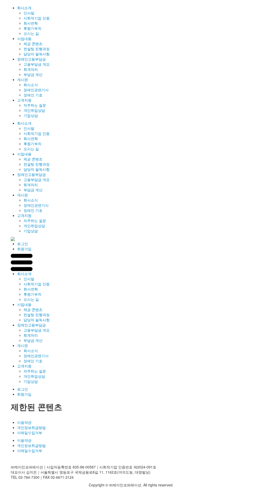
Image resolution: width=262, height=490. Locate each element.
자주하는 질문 (35, 105)
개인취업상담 (34, 110)
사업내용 (24, 38)
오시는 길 (31, 33)
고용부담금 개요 (37, 64)
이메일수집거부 (29, 432)
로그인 (22, 243)
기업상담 (31, 115)
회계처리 (31, 69)
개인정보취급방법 (31, 427)
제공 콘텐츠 (33, 43)
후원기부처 (32, 28)
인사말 (29, 12)
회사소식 (31, 84)
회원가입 (24, 248)
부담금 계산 (33, 74)
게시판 (22, 79)
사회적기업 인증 (37, 18)
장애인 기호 (33, 94)
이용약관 (24, 422)
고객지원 (24, 100)
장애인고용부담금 (31, 59)
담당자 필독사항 (37, 53)
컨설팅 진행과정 (37, 48)
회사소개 (24, 7)
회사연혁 (31, 23)
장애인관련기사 (36, 89)
